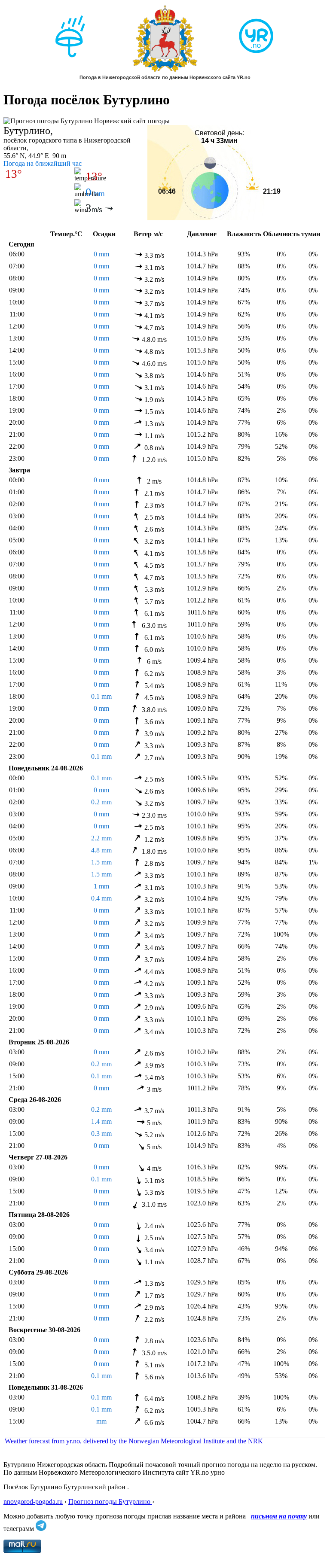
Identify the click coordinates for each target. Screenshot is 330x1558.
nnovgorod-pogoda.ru (33, 1501)
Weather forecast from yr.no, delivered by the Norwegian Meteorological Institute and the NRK (135, 1441)
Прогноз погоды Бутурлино (110, 1501)
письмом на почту (279, 1516)
